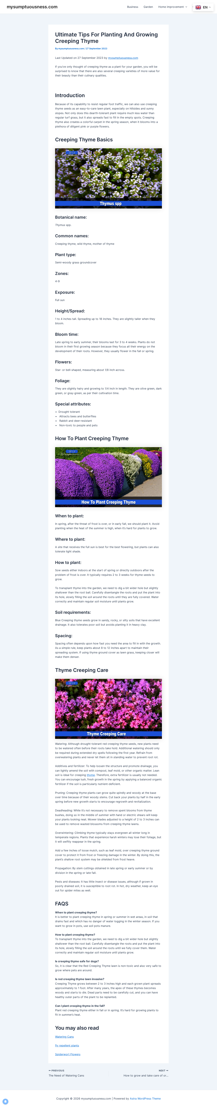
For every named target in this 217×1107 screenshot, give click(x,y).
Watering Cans (64, 1036)
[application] (185, 7)
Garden (148, 6)
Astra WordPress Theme (145, 1098)
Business (132, 6)
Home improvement (171, 6)
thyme (91, 775)
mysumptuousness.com (32, 6)
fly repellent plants (67, 1045)
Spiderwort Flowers (67, 1054)
